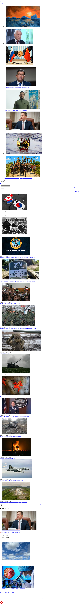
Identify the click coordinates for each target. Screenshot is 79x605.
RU (78, 191)
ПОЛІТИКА (12, 4)
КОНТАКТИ (13, 592)
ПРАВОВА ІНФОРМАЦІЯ (4, 592)
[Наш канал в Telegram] (39, 598)
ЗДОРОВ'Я (65, 4)
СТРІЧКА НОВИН (7, 4)
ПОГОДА (68, 4)
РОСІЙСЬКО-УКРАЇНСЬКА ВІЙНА (46, 4)
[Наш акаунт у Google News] (41, 598)
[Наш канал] (44, 598)
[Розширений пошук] (3, 181)
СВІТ (39, 4)
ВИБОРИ (30, 4)
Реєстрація (76, 187)
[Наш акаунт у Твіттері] (32, 598)
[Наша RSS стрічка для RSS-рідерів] (46, 598)
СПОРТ (62, 4)
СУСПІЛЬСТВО (26, 4)
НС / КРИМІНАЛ (35, 4)
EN (76, 191)
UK (75, 191)
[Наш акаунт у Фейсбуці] (36, 598)
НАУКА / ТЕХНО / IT (55, 4)
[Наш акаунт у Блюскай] (34, 598)
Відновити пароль (4, 186)
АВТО (60, 4)
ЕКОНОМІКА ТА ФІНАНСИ (19, 4)
